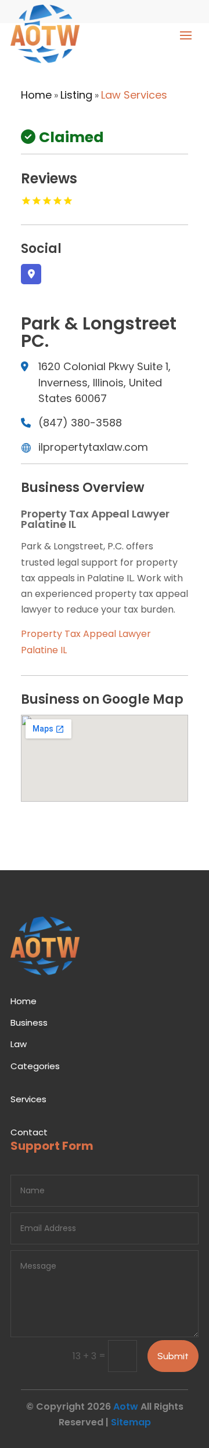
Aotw (125, 1406)
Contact (29, 1132)
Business (29, 1022)
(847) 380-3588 (80, 422)
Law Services (134, 95)
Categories (35, 1066)
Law (18, 1044)
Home (36, 95)
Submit (173, 1356)
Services (28, 1099)
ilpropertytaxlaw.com (93, 447)
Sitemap (131, 1422)
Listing (76, 95)
